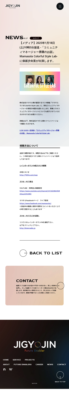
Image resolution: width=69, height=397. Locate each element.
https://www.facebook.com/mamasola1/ (35, 203)
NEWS (50, 364)
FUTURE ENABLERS (23, 364)
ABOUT (6, 364)
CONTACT (61, 364)
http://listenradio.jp (27, 228)
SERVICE (17, 360)
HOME (6, 360)
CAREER (39, 364)
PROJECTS (30, 360)
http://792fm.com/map (29, 175)
